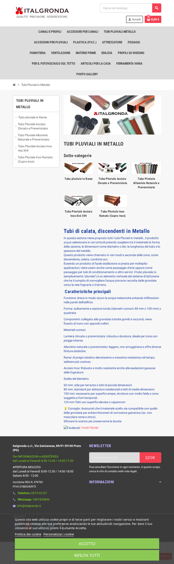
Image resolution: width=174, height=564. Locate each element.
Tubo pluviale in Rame (79, 178)
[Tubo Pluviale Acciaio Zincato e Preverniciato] (112, 167)
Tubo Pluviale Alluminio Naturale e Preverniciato (146, 183)
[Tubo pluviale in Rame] (78, 167)
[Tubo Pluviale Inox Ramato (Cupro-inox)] (112, 200)
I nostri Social (89, 427)
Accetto (87, 543)
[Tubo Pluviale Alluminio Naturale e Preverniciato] (146, 167)
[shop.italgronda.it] (42, 13)
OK (152, 457)
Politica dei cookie (28, 534)
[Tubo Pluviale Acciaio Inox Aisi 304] (78, 200)
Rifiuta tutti (87, 555)
